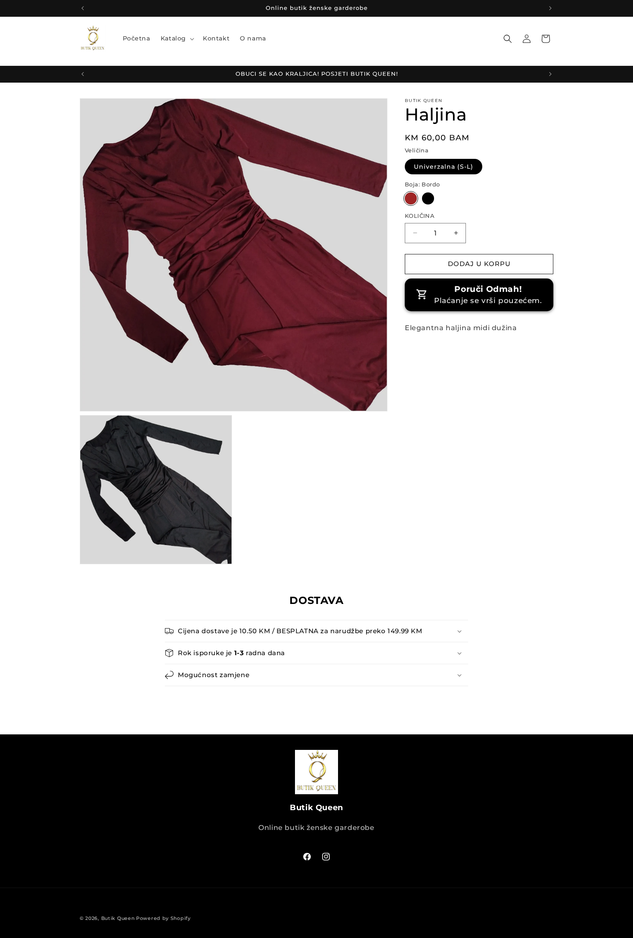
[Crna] (428, 198)
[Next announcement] (550, 8)
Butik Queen (118, 918)
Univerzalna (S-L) (443, 166)
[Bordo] (411, 198)
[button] (176, 38)
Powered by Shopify (163, 918)
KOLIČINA (419, 215)
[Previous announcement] (82, 8)
